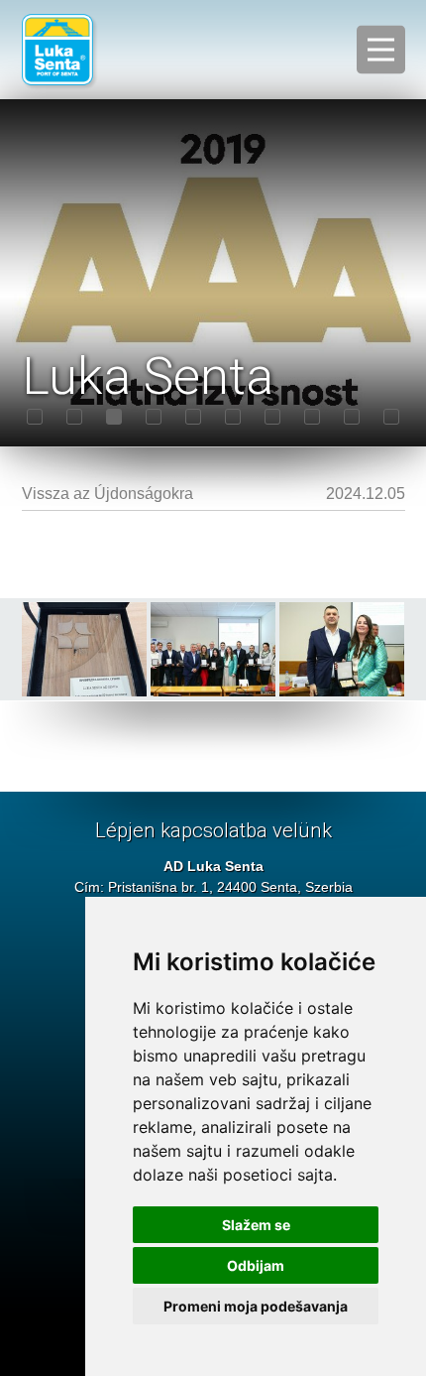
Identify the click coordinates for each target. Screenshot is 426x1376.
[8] (312, 417)
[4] (153, 417)
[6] (233, 417)
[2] (74, 417)
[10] (391, 417)
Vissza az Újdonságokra (107, 493)
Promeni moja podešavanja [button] (255, 1306)
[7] (272, 417)
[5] (193, 417)
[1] (34, 417)
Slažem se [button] (256, 1224)
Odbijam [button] (255, 1265)
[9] (352, 417)
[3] (114, 417)
